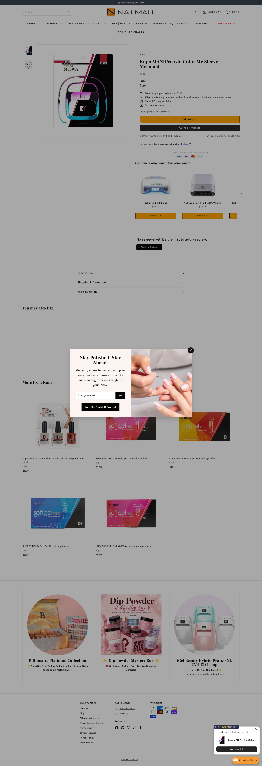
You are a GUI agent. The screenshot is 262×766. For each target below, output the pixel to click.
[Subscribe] (120, 395)
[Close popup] (257, 729)
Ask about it (236, 749)
